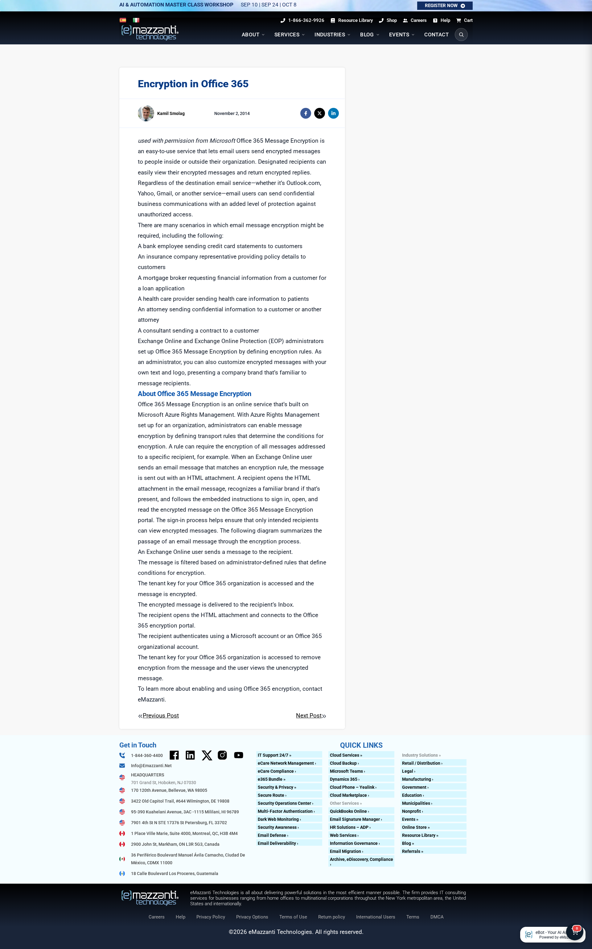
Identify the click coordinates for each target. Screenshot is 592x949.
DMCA (437, 917)
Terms (412, 917)
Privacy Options (252, 917)
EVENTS (399, 34)
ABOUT (250, 34)
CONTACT (436, 34)
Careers (157, 917)
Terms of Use (293, 917)
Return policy (331, 917)
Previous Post (161, 715)
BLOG (367, 34)
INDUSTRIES (329, 34)
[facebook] (305, 113)
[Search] (461, 34)
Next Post (309, 715)
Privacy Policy (210, 917)
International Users (375, 917)
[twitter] (319, 113)
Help (180, 917)
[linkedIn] (333, 113)
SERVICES (286, 34)
